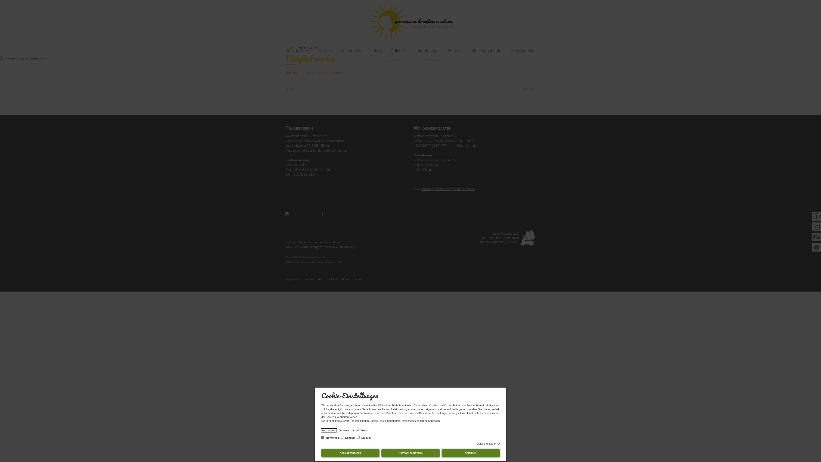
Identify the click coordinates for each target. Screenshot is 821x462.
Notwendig (332, 437)
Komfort (350, 437)
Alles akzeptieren (350, 453)
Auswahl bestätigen (410, 453)
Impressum (329, 430)
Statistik (366, 437)
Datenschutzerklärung (353, 430)
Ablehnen (470, 453)
